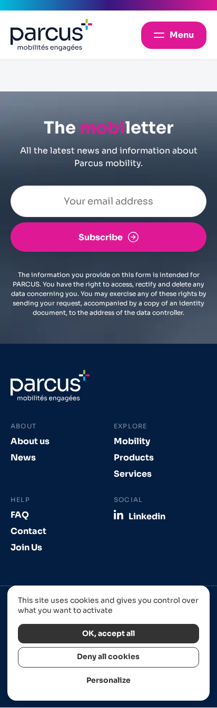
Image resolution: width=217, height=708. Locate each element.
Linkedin (147, 516)
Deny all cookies (108, 656)
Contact (28, 531)
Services (133, 474)
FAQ (20, 515)
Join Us (26, 547)
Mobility (132, 441)
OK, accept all (108, 633)
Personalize (108, 680)
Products (134, 458)
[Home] (51, 35)
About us (30, 441)
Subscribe (100, 237)
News (23, 458)
